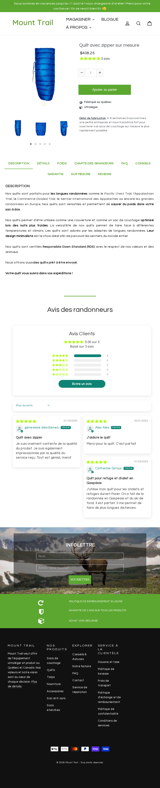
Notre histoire (81, 666)
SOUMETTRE (80, 579)
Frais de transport (104, 683)
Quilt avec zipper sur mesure (109, 45)
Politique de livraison (106, 671)
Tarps (51, 677)
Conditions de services (107, 723)
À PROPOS (77, 27)
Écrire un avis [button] (82, 383)
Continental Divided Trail (36, 198)
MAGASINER (79, 19)
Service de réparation (79, 690)
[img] (26, 421)
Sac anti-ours (56, 698)
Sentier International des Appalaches (89, 198)
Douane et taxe (109, 662)
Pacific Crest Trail (118, 193)
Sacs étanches (53, 708)
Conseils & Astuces (79, 657)
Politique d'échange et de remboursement (109, 697)
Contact (78, 680)
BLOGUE (109, 19)
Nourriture (54, 684)
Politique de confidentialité (108, 711)
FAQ (75, 673)
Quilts (51, 670)
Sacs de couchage (53, 660)
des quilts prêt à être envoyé (55, 262)
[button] (30, 144)
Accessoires (55, 691)
